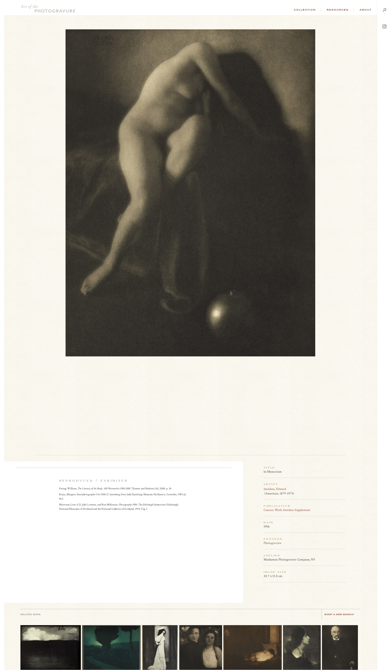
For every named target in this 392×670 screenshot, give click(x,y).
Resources (338, 10)
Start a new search (339, 614)
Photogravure (272, 543)
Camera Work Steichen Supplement (287, 510)
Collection (305, 10)
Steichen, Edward (275, 489)
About (366, 10)
